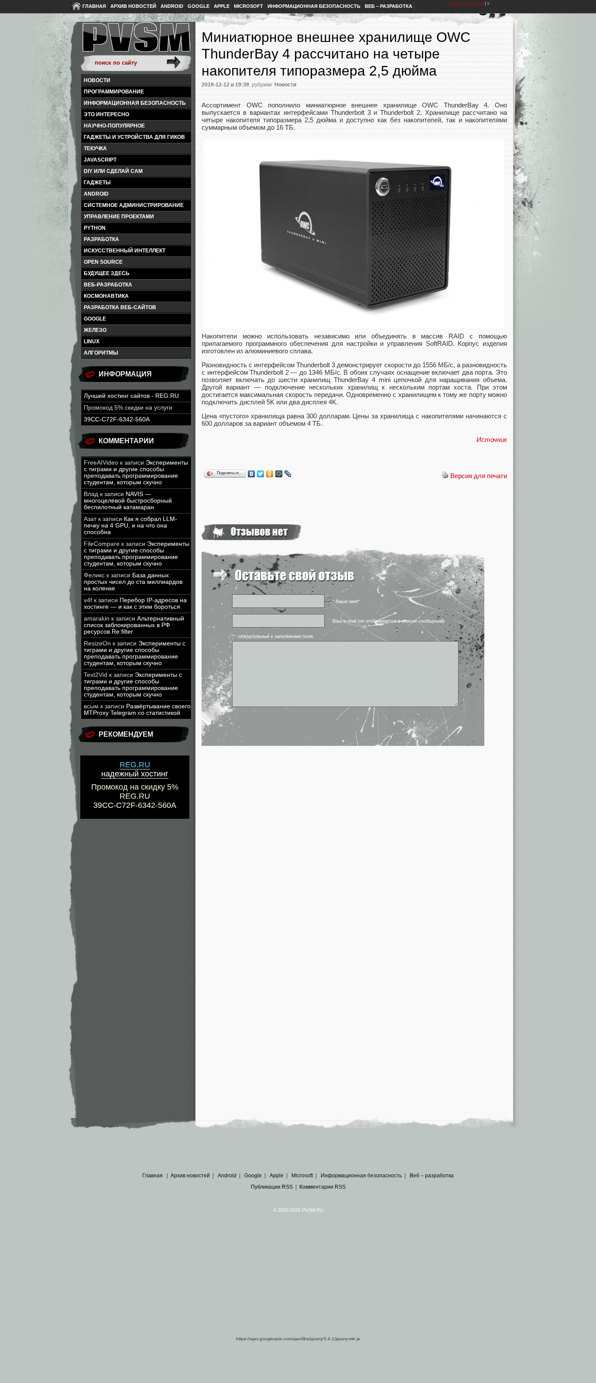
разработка (101, 239)
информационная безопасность (135, 103)
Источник (491, 439)
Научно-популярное (114, 126)
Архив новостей (133, 6)
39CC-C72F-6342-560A (117, 419)
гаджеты (97, 182)
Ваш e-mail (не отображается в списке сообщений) (388, 621)
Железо (95, 330)
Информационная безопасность (313, 6)
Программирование (114, 92)
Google (198, 6)
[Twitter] (260, 473)
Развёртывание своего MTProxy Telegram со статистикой (137, 709)
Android (172, 6)
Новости (97, 80)
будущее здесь (107, 273)
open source (103, 262)
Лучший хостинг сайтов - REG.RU (131, 396)
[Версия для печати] (445, 475)
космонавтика (106, 296)
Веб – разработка (388, 6)
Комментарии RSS (322, 1187)
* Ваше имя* (346, 601)
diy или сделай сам (113, 171)
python (95, 228)
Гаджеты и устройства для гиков (134, 137)
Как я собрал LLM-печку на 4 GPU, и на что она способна (130, 525)
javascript (100, 160)
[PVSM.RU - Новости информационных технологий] (135, 41)
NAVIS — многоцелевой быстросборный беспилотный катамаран (128, 500)
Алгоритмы (101, 353)
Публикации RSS (272, 1187)
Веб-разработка (108, 285)
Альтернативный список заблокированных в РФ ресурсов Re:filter (134, 625)
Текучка (95, 148)
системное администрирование (134, 205)
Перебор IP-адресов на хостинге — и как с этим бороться (135, 603)
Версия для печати (478, 475)
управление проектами (119, 217)
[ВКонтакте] (251, 473)
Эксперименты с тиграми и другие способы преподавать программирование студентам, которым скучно (136, 472)
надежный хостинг (134, 769)
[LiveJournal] (288, 473)
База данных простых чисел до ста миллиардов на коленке (133, 582)
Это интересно (106, 114)
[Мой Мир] (279, 473)
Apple (221, 6)
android (96, 194)
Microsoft (248, 6)
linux (91, 341)
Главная (94, 6)
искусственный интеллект (124, 251)
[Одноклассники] (269, 473)
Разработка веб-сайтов (120, 307)
